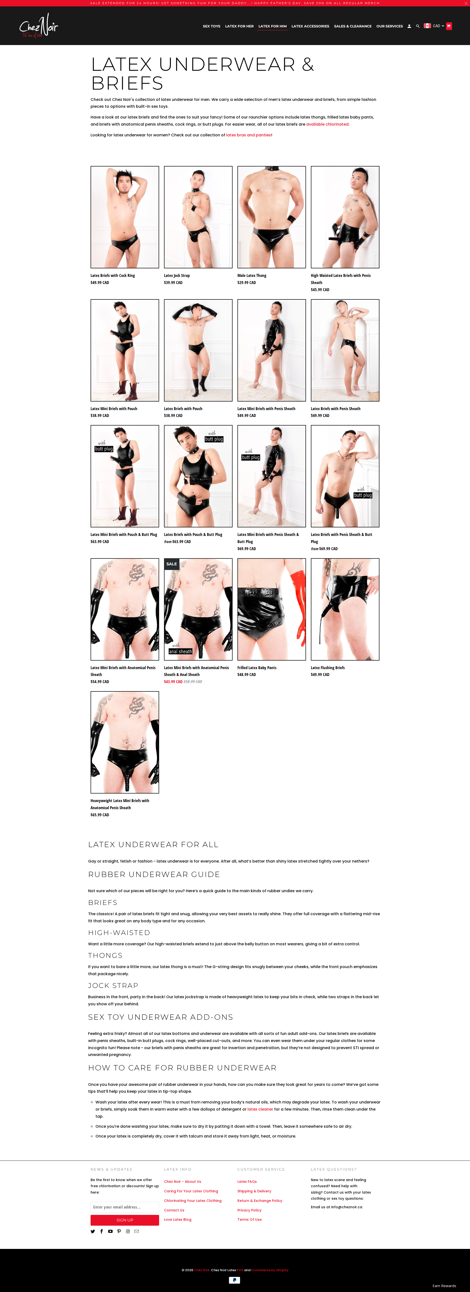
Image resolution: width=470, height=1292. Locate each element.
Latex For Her (239, 26)
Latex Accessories (310, 26)
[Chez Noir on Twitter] (93, 1231)
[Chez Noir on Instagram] (128, 1231)
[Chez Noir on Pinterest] (119, 1231)
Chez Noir (202, 1270)
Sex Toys (211, 26)
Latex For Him (272, 26)
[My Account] (410, 27)
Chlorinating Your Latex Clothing (193, 1200)
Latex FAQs (247, 1181)
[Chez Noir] (39, 26)
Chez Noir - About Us (182, 1181)
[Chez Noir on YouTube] (111, 1231)
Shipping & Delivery (254, 1191)
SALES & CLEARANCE (353, 26)
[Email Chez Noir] (137, 1231)
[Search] (418, 27)
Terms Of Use (249, 1219)
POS (240, 1270)
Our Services (389, 26)
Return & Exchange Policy (259, 1200)
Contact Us (174, 1210)
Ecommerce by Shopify (270, 1270)
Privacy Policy (249, 1210)
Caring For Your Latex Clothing (191, 1191)
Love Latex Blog (177, 1219)
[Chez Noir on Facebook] (102, 1231)
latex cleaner (260, 1109)
